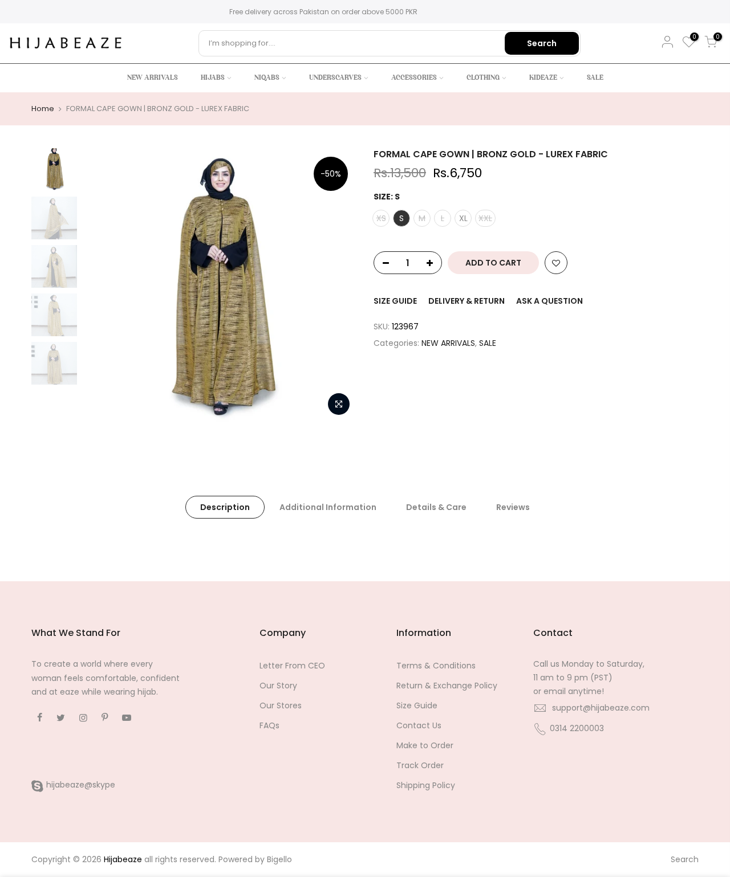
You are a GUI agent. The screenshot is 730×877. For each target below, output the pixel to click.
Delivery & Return (466, 301)
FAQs (269, 725)
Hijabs (213, 78)
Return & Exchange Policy (446, 685)
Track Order (420, 765)
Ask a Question (549, 301)
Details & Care (436, 507)
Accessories (414, 78)
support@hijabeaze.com (601, 707)
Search (542, 43)
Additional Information (327, 507)
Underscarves (335, 78)
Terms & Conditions (436, 665)
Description (225, 507)
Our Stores (280, 705)
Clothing (483, 78)
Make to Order (424, 745)
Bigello (279, 859)
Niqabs (266, 78)
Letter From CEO (292, 665)
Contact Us (418, 725)
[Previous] (103, 285)
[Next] (336, 285)
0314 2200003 (577, 728)
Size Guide (395, 301)
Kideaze (543, 78)
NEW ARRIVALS (448, 343)
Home (42, 109)
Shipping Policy (425, 785)
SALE (487, 343)
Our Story (278, 685)
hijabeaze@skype (80, 784)
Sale (595, 78)
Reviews (513, 507)
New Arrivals (152, 78)
